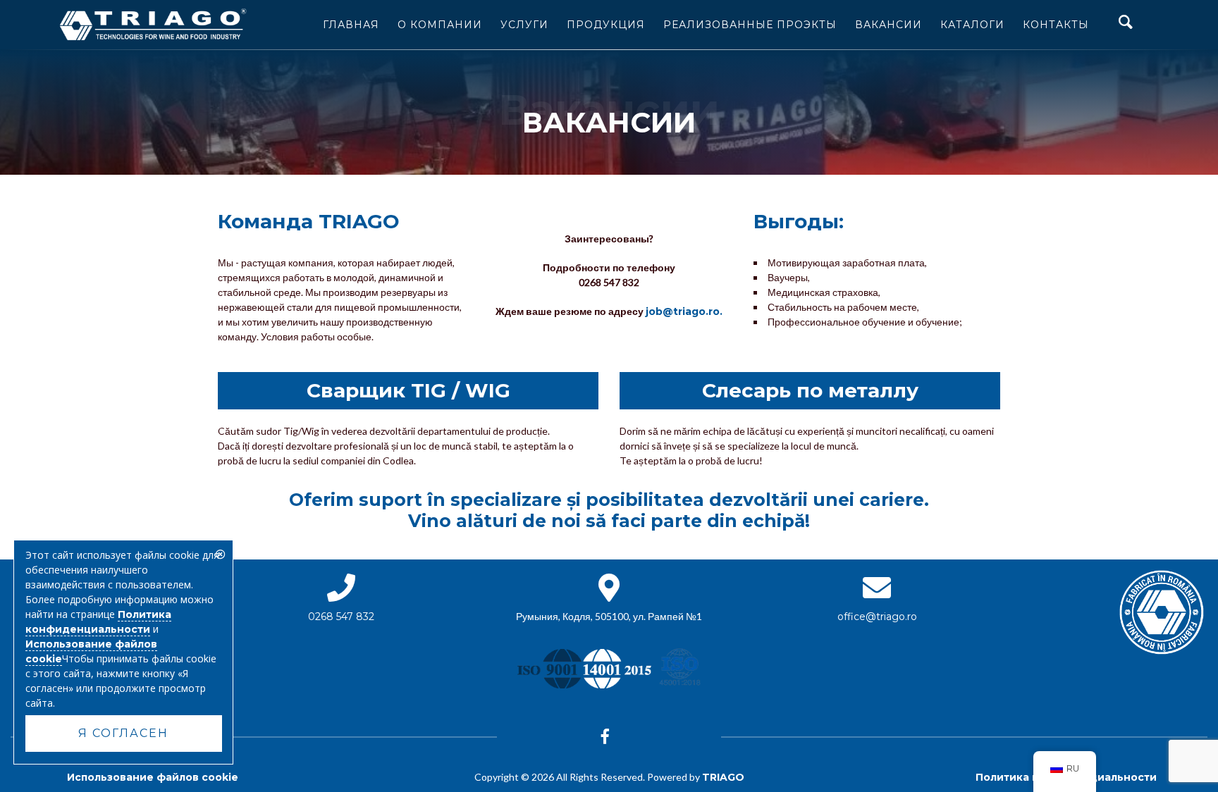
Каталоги (972, 24)
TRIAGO (723, 777)
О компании (440, 24)
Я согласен (123, 733)
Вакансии (888, 24)
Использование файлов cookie (152, 777)
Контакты (1056, 24)
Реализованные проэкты (750, 24)
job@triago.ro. (684, 311)
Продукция (606, 24)
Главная (351, 24)
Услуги (524, 24)
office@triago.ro (877, 616)
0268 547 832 (341, 616)
